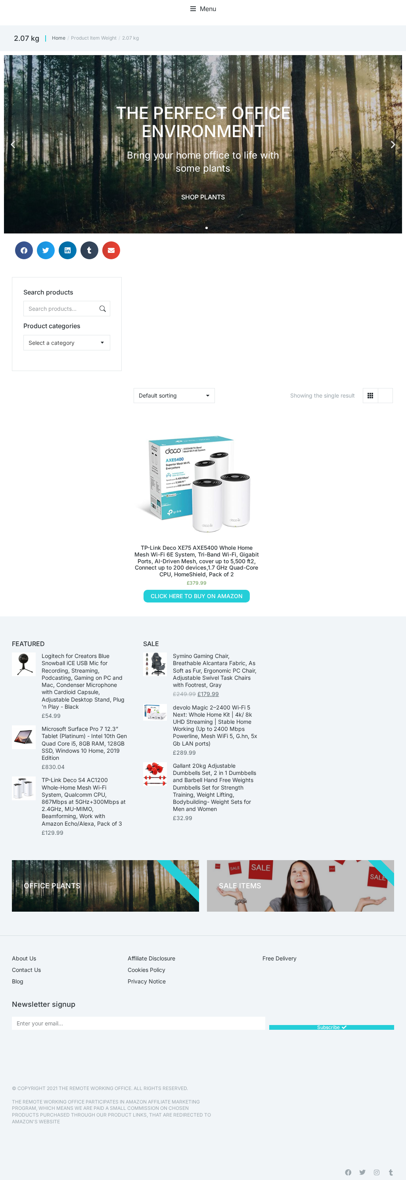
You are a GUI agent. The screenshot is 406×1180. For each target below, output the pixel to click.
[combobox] (67, 342)
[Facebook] (348, 1172)
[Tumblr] (391, 1172)
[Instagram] (376, 1172)
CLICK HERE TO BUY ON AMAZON (197, 596)
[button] (203, 8)
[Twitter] (362, 1172)
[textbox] (52, 343)
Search (102, 308)
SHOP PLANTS (203, 197)
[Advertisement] (67, 420)
